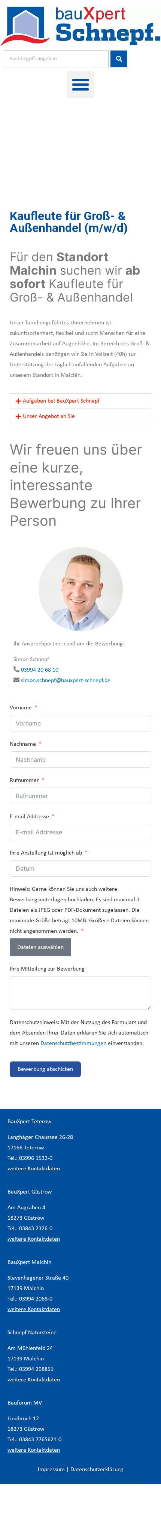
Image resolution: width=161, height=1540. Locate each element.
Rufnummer (24, 780)
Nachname (23, 744)
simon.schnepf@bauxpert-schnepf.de (65, 681)
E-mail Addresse (29, 817)
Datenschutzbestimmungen (73, 1043)
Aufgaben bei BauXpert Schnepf (61, 401)
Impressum (51, 1470)
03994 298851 (36, 1369)
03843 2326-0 (35, 1229)
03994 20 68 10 (39, 670)
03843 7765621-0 (40, 1440)
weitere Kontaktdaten (33, 1169)
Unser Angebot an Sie (49, 416)
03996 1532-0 (35, 1158)
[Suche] (118, 59)
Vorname (21, 708)
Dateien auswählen (40, 947)
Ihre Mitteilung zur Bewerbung (47, 969)
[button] (80, 84)
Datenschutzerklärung (97, 1470)
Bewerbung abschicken (45, 1069)
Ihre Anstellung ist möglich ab (46, 853)
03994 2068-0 (35, 1299)
